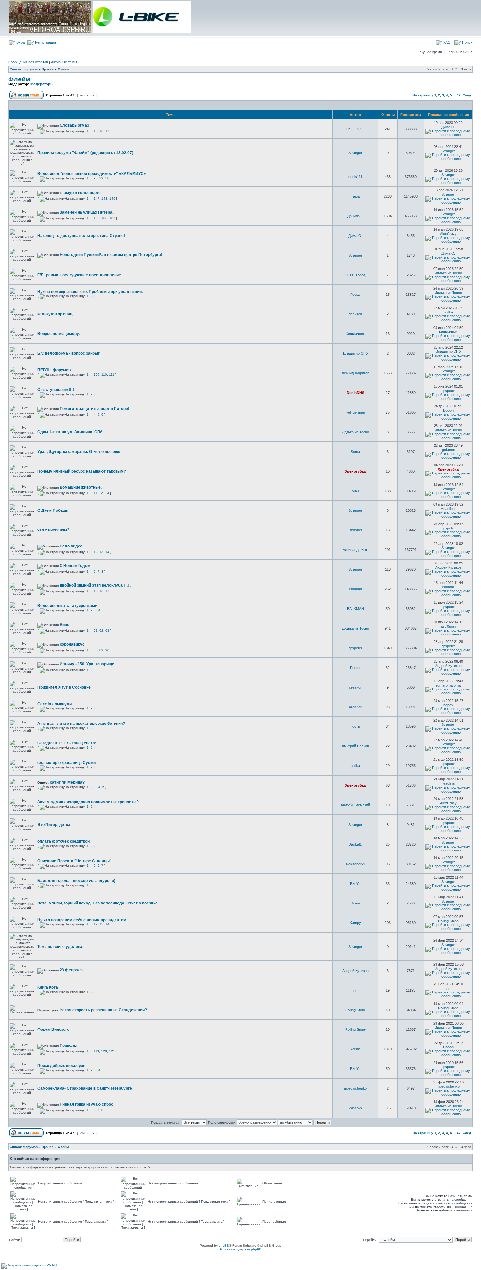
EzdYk (355, 883)
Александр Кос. (355, 550)
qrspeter (448, 391)
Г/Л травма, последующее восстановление (79, 275)
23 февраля (71, 970)
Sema (355, 452)
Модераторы (41, 84)
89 (101, 650)
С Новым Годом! (76, 565)
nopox (448, 705)
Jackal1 (355, 844)
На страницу (423, 95)
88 (96, 650)
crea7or (355, 687)
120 (104, 1051)
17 (107, 131)
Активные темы (64, 62)
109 (96, 374)
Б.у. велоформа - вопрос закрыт (68, 353)
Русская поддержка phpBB (240, 1249)
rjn (355, 990)
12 (101, 493)
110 (104, 374)
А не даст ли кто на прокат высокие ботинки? (81, 723)
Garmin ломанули (54, 704)
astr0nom (448, 626)
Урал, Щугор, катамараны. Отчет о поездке (78, 451)
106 (104, 218)
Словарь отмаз (74, 125)
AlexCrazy (448, 234)
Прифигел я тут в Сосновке (64, 687)
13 (107, 493)
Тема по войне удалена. (60, 946)
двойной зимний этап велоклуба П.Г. (95, 585)
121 (112, 1051)
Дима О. (448, 127)
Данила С (355, 216)
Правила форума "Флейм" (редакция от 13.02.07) (85, 153)
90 (107, 650)
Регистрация (45, 42)
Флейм (63, 69)
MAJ (355, 491)
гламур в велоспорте (80, 192)
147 (96, 198)
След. (467, 95)
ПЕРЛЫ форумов (54, 370)
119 (96, 1051)
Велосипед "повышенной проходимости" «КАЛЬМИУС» (91, 173)
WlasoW (355, 1108)
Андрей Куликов (448, 567)
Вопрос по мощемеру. (58, 333)
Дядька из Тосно (448, 273)
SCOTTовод (355, 275)
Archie (355, 1049)
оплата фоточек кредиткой (63, 841)
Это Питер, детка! (54, 824)
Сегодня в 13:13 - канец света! (66, 743)
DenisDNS (355, 393)
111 (111, 374)
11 (95, 493)
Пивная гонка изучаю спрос (86, 1104)
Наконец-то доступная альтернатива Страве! (81, 235)
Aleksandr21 (355, 864)
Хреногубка (355, 471)
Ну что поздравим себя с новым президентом (81, 920)
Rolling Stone (448, 921)
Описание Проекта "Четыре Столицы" (74, 861)
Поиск (466, 42)
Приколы (68, 1045)
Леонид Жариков (355, 373)
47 (459, 95)
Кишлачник (355, 334)
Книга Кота (47, 987)
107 (112, 218)
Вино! (65, 624)
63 (107, 630)
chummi (355, 589)
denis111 (355, 177)
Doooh (448, 410)
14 (107, 552)
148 (104, 198)
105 (96, 218)
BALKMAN (355, 609)
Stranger (355, 153)
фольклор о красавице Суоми (66, 762)
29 (101, 178)
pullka (448, 312)
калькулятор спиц (54, 314)
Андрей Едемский (355, 805)
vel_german (355, 412)
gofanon (448, 450)
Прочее (48, 69)
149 (112, 198)
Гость (355, 726)
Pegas (355, 294)
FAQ (446, 42)
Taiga (355, 196)
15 (96, 131)
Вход (20, 42)
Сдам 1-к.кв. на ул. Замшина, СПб (69, 432)
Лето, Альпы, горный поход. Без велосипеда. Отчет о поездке (97, 903)
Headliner (448, 508)
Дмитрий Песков (355, 746)
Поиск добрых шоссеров (61, 1066)
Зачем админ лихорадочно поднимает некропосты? (88, 802)
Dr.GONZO (355, 129)
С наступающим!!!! (55, 389)
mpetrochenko (355, 1088)
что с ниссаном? (53, 530)
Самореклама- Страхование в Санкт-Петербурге (84, 1088)
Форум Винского (53, 1029)
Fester (355, 668)
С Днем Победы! (53, 510)
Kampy (355, 923)
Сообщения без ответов (28, 62)
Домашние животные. (81, 487)
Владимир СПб (355, 353)
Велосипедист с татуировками (67, 605)
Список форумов (24, 69)
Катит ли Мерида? (67, 782)
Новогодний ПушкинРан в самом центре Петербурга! (111, 254)
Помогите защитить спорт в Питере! (94, 408)
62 (101, 630)
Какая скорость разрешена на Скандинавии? (103, 1010)
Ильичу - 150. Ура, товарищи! (88, 664)
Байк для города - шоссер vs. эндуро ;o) (76, 880)
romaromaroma (448, 685)
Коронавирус (72, 644)
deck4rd (355, 314)
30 (107, 178)
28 (96, 178)
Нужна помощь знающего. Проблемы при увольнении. (90, 291)
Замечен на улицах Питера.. (87, 212)
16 (101, 131)
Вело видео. (71, 546)
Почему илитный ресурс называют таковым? (81, 471)
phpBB (224, 1245)
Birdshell (355, 530)
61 (96, 630)
